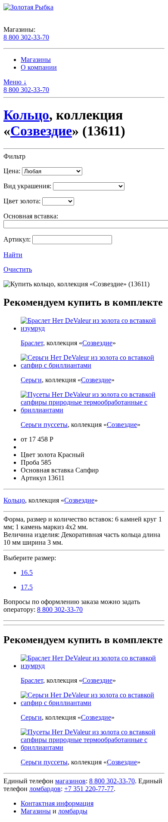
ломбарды (72, 811)
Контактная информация (57, 803)
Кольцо (26, 115)
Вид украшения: (27, 186)
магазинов (70, 781)
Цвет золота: (21, 201)
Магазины (36, 59)
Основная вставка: (30, 216)
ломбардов (45, 788)
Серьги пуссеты (44, 424)
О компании (39, 67)
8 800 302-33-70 (26, 37)
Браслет (32, 343)
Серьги (31, 379)
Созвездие (41, 130)
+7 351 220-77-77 (89, 788)
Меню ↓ (15, 82)
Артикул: (17, 239)
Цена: (11, 171)
